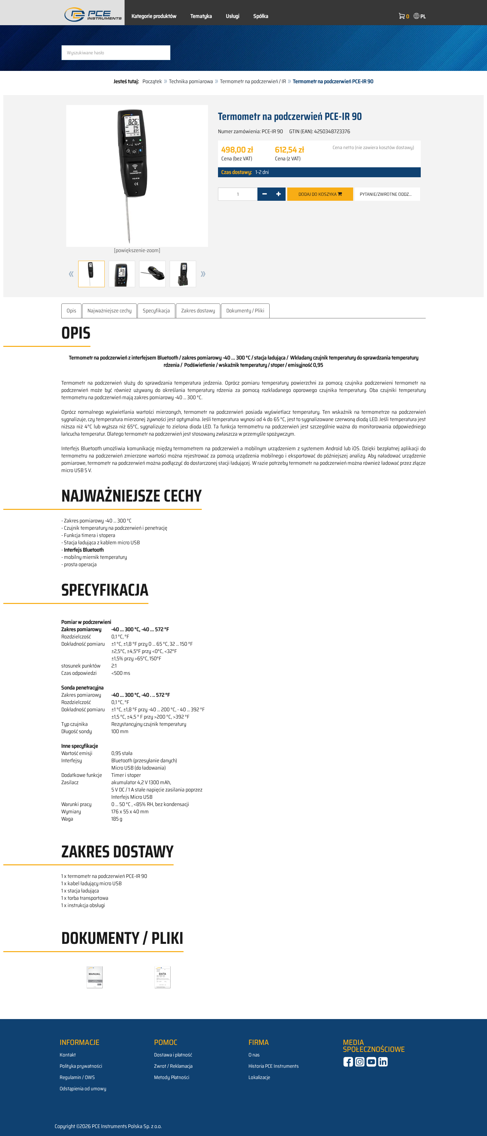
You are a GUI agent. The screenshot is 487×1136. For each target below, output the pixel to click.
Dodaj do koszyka (318, 194)
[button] (71, 274)
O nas (254, 1055)
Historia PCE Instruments (273, 1066)
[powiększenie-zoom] (137, 250)
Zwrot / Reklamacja (173, 1066)
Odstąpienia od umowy (83, 1089)
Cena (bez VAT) (236, 158)
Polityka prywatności (81, 1066)
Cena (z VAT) (287, 158)
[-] (264, 194)
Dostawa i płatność (173, 1055)
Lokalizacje (259, 1077)
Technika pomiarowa (191, 81)
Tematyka (201, 16)
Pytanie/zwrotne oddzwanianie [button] (390, 194)
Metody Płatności (171, 1077)
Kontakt (68, 1055)
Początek (152, 81)
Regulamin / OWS (77, 1077)
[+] (278, 194)
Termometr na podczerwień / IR (253, 81)
